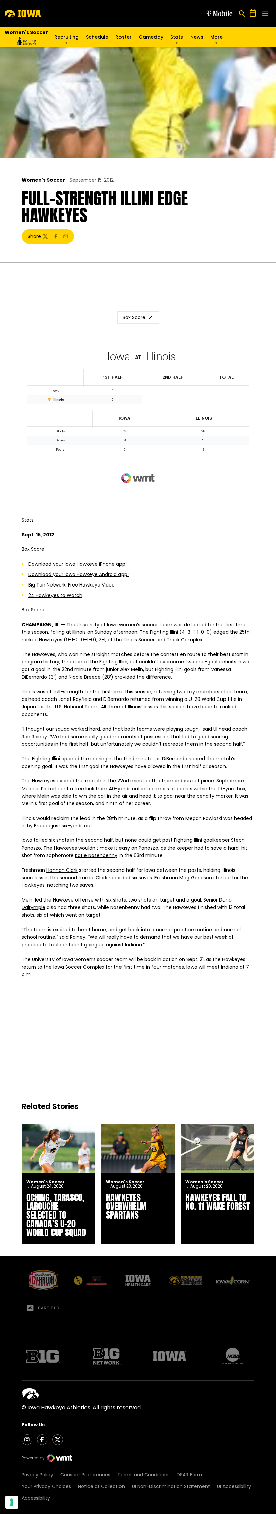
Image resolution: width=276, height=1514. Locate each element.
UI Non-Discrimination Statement (171, 1486)
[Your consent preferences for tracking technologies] (11, 1502)
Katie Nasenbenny (96, 855)
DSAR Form (189, 1474)
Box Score (134, 317)
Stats (176, 37)
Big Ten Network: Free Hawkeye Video (71, 584)
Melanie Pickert (39, 788)
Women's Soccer (43, 180)
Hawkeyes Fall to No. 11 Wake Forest (217, 1202)
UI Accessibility (234, 1486)
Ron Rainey (34, 736)
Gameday (151, 37)
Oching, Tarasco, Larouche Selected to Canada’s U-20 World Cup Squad (56, 1215)
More (216, 37)
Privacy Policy (37, 1474)
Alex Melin (131, 669)
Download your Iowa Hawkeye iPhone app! (77, 564)
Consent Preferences (85, 1474)
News (196, 37)
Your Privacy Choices (46, 1486)
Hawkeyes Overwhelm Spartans (126, 1206)
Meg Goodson (195, 877)
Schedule (97, 37)
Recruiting (66, 37)
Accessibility (36, 1498)
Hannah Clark (62, 870)
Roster (123, 37)
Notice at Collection (101, 1486)
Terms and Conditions (143, 1474)
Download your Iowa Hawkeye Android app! (78, 574)
